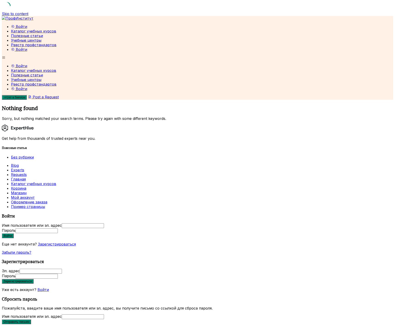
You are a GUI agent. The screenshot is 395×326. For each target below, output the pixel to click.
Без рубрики (22, 157)
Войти (43, 289)
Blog (15, 165)
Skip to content (15, 13)
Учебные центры (26, 40)
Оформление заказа (29, 202)
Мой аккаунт (23, 197)
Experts (17, 170)
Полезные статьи (27, 35)
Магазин (19, 193)
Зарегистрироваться (57, 244)
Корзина (18, 188)
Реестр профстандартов (33, 45)
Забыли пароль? (16, 252)
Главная (18, 179)
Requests (19, 174)
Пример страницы (28, 206)
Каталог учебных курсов (33, 31)
